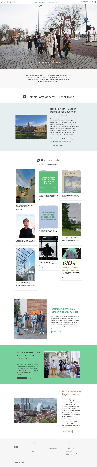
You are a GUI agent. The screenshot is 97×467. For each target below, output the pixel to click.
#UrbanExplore (29, 238)
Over (57, 2)
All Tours (33, 446)
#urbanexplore (25, 205)
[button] (25, 186)
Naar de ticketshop (58, 145)
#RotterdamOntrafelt (30, 285)
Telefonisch (23, 378)
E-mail (32, 378)
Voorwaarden (33, 449)
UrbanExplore (42, 2)
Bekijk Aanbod (57, 331)
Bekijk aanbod (68, 431)
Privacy (32, 451)
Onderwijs (51, 2)
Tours (35, 2)
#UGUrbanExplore (65, 238)
